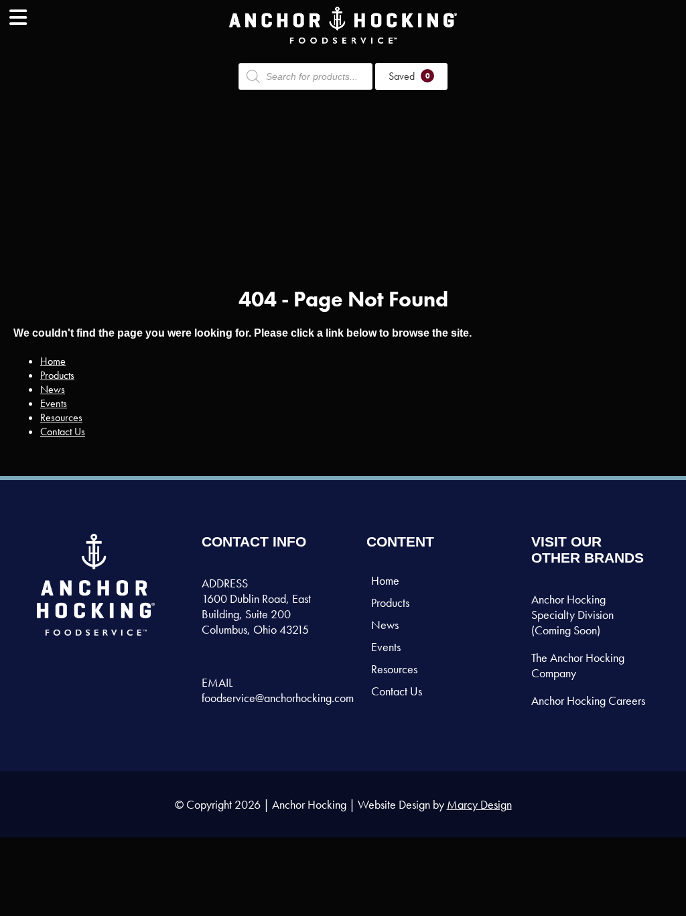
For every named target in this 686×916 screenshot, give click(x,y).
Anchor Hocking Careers (588, 700)
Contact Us (62, 431)
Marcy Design (479, 804)
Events (53, 403)
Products (57, 375)
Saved (409, 76)
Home (53, 361)
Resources (61, 417)
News (52, 389)
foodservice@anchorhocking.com (278, 697)
